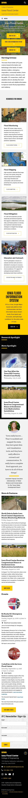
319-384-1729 (8, 770)
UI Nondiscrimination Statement (16, 791)
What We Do (12, 36)
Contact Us (12, 50)
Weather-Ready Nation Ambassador (11, 785)
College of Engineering (7, 7)
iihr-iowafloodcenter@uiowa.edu (14, 767)
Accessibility (5, 793)
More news (7, 588)
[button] (25, 2)
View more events (8, 710)
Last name (4, 735)
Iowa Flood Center (10, 10)
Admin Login (7, 778)
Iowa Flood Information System (9, 14)
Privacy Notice (4, 791)
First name (4, 727)
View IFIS (13, 327)
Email (2, 720)
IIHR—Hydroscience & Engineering (11, 782)
